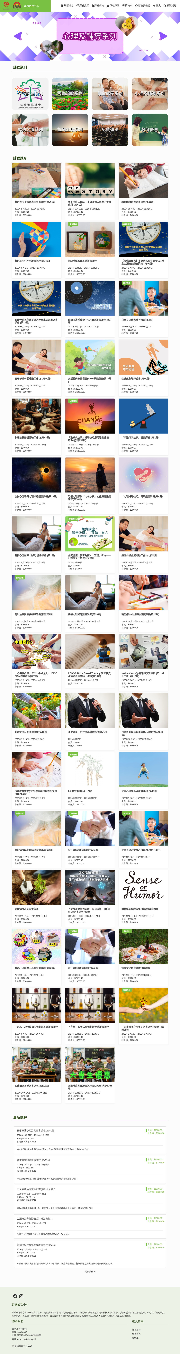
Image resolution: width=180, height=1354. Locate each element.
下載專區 (114, 5)
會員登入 (136, 1334)
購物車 (128, 5)
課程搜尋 (84, 5)
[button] (13, 32)
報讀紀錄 (171, 5)
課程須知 (99, 5)
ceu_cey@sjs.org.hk (26, 1339)
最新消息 (68, 5)
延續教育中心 (31, 6)
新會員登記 (144, 5)
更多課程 (89, 1271)
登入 (158, 5)
